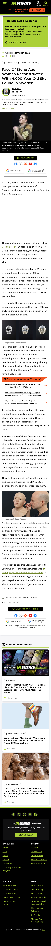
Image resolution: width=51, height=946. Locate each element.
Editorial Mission (10, 885)
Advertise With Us (39, 859)
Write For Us (36, 852)
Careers (6, 859)
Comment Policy (10, 893)
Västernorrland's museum (29, 572)
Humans (9, 63)
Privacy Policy (37, 893)
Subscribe (7, 863)
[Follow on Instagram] (24, 814)
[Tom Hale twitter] (17, 92)
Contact (34, 848)
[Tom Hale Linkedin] (13, 92)
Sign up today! (26, 835)
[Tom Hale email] (21, 92)
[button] (45, 2)
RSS (43, 930)
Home (5, 848)
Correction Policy (10, 889)
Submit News (37, 855)
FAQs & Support (38, 863)
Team (5, 852)
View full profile (8, 108)
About (5, 855)
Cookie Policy (37, 889)
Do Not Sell (36, 915)
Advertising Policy (39, 897)
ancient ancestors (28, 63)
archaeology (13, 784)
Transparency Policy (11, 897)
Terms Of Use (37, 885)
